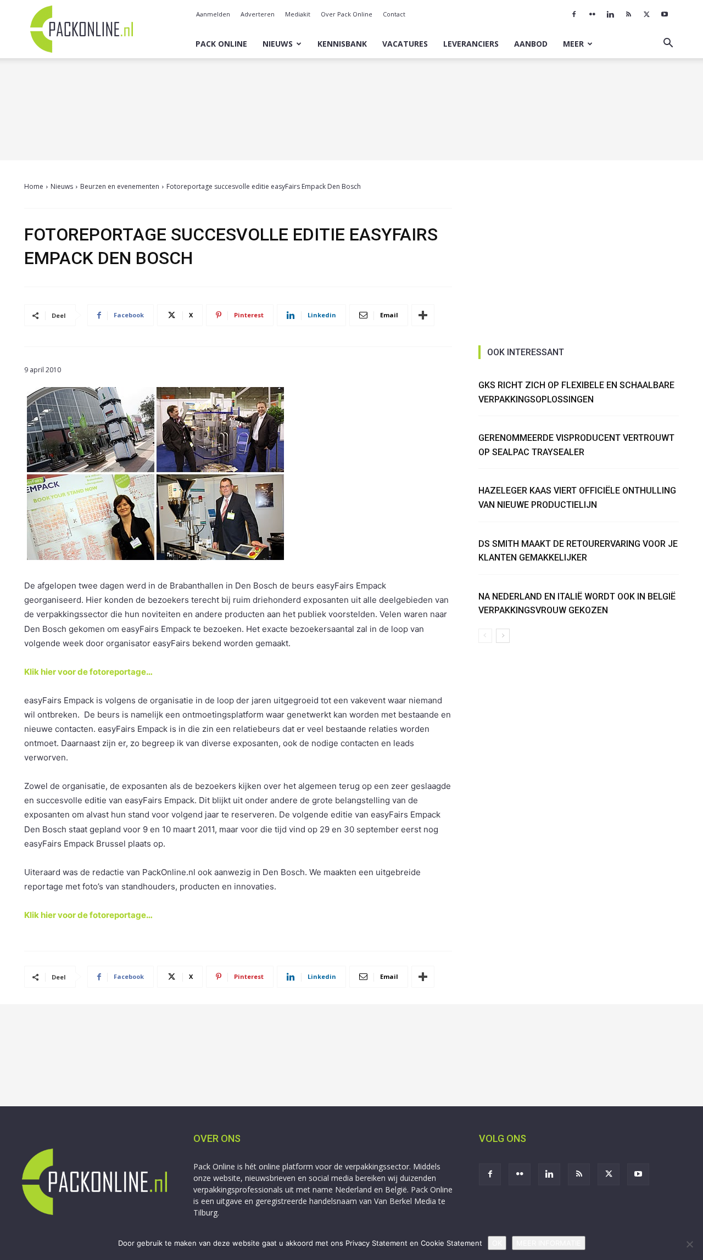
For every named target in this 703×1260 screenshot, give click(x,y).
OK (497, 1243)
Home (33, 186)
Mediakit (297, 14)
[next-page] (503, 636)
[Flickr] (592, 14)
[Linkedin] (610, 14)
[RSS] (628, 14)
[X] (646, 14)
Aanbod (531, 43)
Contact (394, 14)
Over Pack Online (346, 14)
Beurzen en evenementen (119, 186)
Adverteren (258, 14)
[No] (689, 1244)
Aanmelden (213, 14)
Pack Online (221, 43)
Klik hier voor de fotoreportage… (88, 672)
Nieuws (278, 43)
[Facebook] (574, 14)
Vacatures (405, 43)
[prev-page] (485, 636)
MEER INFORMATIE (548, 1243)
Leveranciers (471, 43)
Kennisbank (342, 43)
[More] (422, 315)
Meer (573, 43)
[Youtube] (664, 14)
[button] (668, 44)
